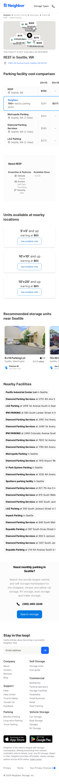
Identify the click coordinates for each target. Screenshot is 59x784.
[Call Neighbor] (54, 6)
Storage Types (41, 6)
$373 (55, 103)
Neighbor (7, 15)
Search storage (29, 614)
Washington (34, 15)
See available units (29, 241)
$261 (43, 103)
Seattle (45, 15)
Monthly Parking (20, 15)
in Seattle (27, 392)
